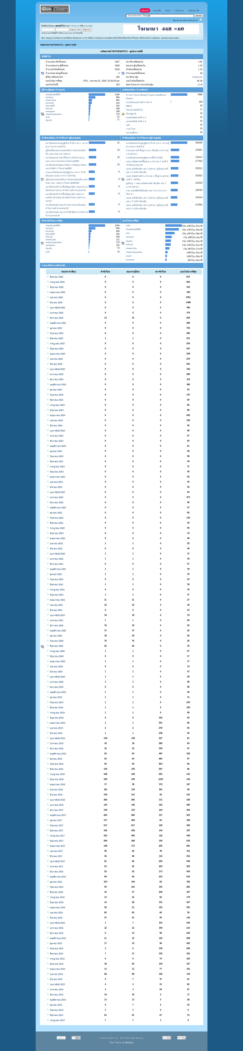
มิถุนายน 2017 (56, 841)
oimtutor (49, 97)
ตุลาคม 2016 (55, 882)
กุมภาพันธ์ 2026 (57, 307)
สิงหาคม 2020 (56, 646)
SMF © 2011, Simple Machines (131, 1038)
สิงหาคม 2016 (56, 892)
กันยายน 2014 (56, 1010)
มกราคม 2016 (56, 928)
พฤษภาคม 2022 (57, 538)
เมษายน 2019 (56, 728)
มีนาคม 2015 (55, 979)
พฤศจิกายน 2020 (57, 630)
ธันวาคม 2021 (56, 564)
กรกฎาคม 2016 (57, 897)
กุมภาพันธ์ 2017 (57, 861)
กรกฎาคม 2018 (57, 774)
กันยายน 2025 (56, 333)
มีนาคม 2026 (55, 302)
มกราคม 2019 (56, 743)
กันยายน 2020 (56, 641)
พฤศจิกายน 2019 (57, 692)
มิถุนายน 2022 (56, 533)
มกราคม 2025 (56, 374)
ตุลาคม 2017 (55, 820)
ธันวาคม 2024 (56, 379)
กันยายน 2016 (56, 887)
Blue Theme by (121, 1042)
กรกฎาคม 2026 (57, 282)
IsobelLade (197, 77)
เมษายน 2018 (56, 789)
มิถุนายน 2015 (56, 964)
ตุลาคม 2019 (55, 697)
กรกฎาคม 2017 (57, 836)
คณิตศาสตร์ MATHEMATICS (51, 45)
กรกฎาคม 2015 (57, 959)
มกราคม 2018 (56, 805)
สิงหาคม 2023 (56, 461)
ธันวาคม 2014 (56, 994)
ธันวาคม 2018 (56, 748)
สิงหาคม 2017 (56, 830)
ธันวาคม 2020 (56, 625)
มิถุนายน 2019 (56, 718)
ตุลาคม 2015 (55, 943)
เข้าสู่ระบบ (75, 26)
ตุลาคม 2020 (55, 636)
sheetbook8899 (53, 94)
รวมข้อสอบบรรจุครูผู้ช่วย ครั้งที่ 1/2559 (144, 157)
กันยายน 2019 (56, 702)
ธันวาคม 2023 (56, 441)
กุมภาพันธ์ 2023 (57, 492)
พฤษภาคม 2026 (57, 292)
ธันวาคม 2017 (56, 810)
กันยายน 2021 (56, 579)
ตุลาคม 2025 (55, 328)
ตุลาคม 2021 (55, 574)
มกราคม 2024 (56, 436)
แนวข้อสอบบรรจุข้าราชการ (139, 102)
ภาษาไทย (130, 129)
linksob (49, 108)
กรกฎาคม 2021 (57, 589)
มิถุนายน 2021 (56, 595)
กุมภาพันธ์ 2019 (57, 738)
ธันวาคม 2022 (56, 502)
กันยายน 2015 (56, 948)
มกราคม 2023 (56, 497)
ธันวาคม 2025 (56, 318)
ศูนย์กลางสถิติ (70, 45)
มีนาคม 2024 (55, 425)
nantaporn (50, 111)
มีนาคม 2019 (55, 733)
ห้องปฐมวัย (131, 113)
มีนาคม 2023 (55, 487)
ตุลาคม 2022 (55, 513)
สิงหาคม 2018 (56, 769)
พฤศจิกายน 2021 (57, 569)
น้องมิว (49, 120)
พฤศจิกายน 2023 (57, 446)
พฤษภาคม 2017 (57, 846)
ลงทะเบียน (88, 26)
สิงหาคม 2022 (56, 523)
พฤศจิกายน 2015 (57, 938)
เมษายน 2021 (56, 605)
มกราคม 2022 (56, 559)
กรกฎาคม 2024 (57, 405)
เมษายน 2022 (56, 543)
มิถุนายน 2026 (56, 287)
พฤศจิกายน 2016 (57, 877)
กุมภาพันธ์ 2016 (57, 923)
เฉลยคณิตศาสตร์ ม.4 (136, 121)
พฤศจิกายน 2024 (57, 384)
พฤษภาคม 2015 (57, 969)
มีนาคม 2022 (55, 548)
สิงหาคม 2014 (56, 1015)
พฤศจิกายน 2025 (57, 323)
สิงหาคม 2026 (56, 277)
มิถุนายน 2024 (56, 410)
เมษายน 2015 (56, 974)
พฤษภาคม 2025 (57, 354)
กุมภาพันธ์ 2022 (57, 554)
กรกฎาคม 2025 (57, 343)
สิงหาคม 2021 (56, 584)
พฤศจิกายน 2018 (57, 753)
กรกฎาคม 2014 (57, 1020)
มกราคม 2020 (56, 682)
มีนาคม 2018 (55, 795)
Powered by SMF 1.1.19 (109, 1038)
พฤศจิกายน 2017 (57, 815)
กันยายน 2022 (56, 518)
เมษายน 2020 (56, 666)
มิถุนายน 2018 (56, 779)
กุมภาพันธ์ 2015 (57, 984)
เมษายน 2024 (56, 420)
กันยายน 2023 (56, 456)
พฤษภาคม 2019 (57, 723)
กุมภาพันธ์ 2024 (57, 430)
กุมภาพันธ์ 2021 (57, 615)
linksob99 (50, 106)
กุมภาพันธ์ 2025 (57, 369)
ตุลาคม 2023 (55, 451)
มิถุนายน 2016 (56, 902)
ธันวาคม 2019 (56, 687)
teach (128, 256)
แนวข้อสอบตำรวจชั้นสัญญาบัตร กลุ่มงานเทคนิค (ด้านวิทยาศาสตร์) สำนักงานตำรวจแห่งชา (65, 197)
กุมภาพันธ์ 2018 (57, 800)
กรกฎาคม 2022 (57, 528)
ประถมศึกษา (132, 132)
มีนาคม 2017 (55, 856)
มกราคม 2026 (56, 313)
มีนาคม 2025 (55, 364)
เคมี (128, 125)
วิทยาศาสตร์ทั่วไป (134, 110)
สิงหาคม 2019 (56, 707)
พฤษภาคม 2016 (57, 907)
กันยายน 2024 (56, 395)
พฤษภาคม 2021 (57, 600)
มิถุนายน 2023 (56, 472)
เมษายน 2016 (56, 912)
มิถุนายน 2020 (56, 656)
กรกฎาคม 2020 (57, 651)
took (48, 117)
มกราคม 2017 (56, 866)
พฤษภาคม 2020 (57, 661)
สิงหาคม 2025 (56, 338)
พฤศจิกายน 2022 (57, 507)
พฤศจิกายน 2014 (57, 1000)
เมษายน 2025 (56, 359)
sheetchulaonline (54, 114)
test (128, 233)
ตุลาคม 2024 (55, 389)
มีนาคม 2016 (55, 918)
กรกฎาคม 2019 (57, 712)
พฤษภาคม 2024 (57, 415)
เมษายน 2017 (56, 851)
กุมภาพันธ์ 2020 (57, 677)
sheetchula (51, 100)
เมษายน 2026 (56, 297)
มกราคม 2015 (56, 989)
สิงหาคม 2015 (56, 953)
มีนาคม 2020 (55, 671)
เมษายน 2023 (56, 482)
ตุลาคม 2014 (55, 1005)
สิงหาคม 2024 (56, 400)
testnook (50, 103)
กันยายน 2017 (56, 825)
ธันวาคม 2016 (56, 871)
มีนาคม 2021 (55, 610)
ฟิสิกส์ (129, 106)
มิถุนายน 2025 (56, 348)
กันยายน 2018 (56, 764)
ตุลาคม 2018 (55, 759)
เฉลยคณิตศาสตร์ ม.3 (136, 117)
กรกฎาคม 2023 (57, 466)
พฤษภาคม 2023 (57, 477)
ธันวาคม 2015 (56, 933)
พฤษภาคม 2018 (57, 784)
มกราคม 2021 (56, 620)
